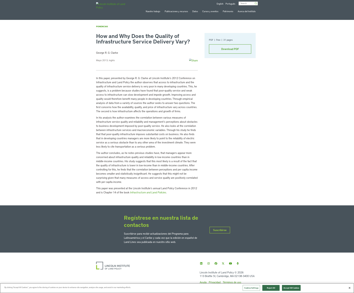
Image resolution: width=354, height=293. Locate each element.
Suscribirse (220, 230)
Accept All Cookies (291, 288)
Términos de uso (232, 282)
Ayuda (203, 282)
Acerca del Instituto (247, 11)
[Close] (350, 288)
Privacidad (215, 282)
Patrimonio (228, 11)
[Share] (193, 60)
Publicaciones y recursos (176, 11)
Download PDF (230, 49)
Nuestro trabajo (153, 11)
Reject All (271, 288)
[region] (177, 288)
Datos (195, 11)
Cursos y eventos (210, 11)
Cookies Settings (251, 288)
